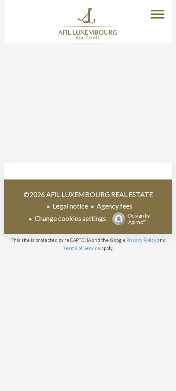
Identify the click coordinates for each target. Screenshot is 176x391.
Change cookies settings (70, 218)
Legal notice (70, 206)
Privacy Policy (141, 240)
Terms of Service (81, 248)
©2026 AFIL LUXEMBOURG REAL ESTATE (88, 194)
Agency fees (114, 206)
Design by (139, 218)
